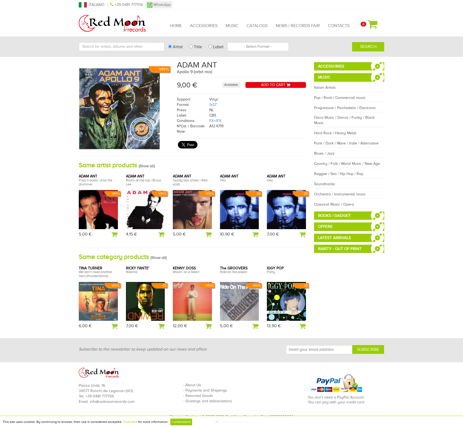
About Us (193, 385)
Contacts (339, 25)
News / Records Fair (298, 25)
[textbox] (258, 46)
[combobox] (258, 46)
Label (217, 46)
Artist (177, 46)
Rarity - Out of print (340, 249)
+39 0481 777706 (129, 5)
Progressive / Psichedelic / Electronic (345, 108)
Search (368, 46)
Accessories (204, 25)
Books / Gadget (334, 215)
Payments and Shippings (206, 390)
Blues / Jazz (324, 153)
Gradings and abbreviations (208, 401)
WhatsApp (161, 5)
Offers (325, 226)
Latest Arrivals (334, 238)
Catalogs (257, 25)
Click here (130, 422)
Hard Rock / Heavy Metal (335, 133)
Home (176, 25)
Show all (147, 166)
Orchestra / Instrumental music (340, 194)
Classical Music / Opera (334, 204)
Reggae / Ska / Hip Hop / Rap (338, 174)
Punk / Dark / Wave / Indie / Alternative (346, 143)
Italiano (96, 5)
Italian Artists (325, 87)
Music (232, 25)
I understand (181, 422)
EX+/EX (215, 121)
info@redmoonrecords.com (112, 402)
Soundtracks (324, 184)
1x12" (213, 105)
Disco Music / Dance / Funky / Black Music (344, 120)
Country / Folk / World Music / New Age (347, 164)
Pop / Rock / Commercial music (340, 98)
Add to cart (273, 85)
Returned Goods (199, 396)
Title (197, 46)
